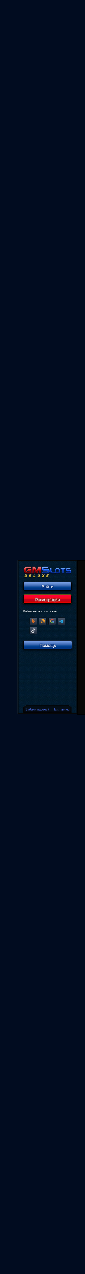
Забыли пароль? (37, 709)
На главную (61, 709)
